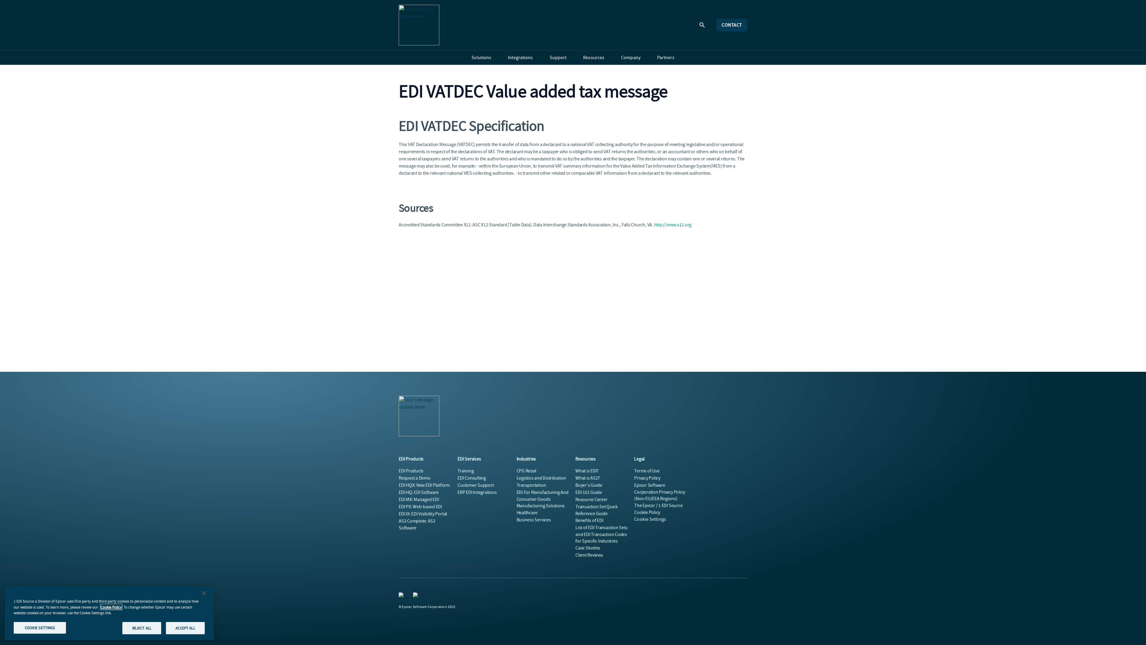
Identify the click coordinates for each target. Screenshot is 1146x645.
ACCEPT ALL (185, 627)
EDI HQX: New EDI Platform (424, 485)
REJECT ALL (141, 627)
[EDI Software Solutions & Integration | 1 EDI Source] (419, 25)
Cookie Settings (650, 519)
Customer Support (476, 485)
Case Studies (587, 548)
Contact (732, 25)
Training (466, 471)
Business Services (534, 520)
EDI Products (411, 471)
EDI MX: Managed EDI (419, 500)
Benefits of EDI (589, 520)
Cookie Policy (111, 606)
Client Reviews (589, 555)
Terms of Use (646, 471)
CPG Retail (527, 471)
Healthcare (527, 513)
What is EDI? (587, 471)
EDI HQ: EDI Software (419, 492)
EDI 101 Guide (588, 492)
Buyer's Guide (588, 485)
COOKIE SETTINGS (40, 627)
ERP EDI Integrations (477, 492)
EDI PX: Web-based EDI (420, 507)
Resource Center (591, 500)
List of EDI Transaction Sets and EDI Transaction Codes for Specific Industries (601, 534)
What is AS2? (587, 478)
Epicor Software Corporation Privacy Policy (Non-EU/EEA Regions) (659, 492)
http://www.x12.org (673, 225)
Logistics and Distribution (541, 478)
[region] (109, 613)
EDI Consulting (472, 478)
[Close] (204, 593)
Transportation (531, 485)
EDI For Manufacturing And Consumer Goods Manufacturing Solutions (543, 499)
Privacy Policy (647, 478)
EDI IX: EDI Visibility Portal (423, 514)
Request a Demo (414, 478)
